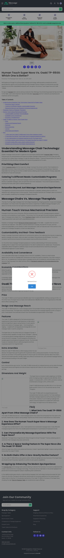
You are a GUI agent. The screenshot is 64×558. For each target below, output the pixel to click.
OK (32, 286)
